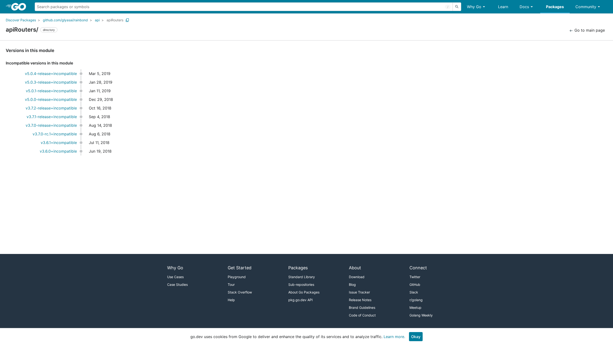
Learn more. (394, 336)
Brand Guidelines (362, 307)
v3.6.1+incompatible (59, 142)
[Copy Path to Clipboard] (127, 20)
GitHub (414, 284)
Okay (415, 336)
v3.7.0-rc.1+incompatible (55, 134)
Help (231, 300)
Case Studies (177, 284)
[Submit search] (457, 6)
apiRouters (115, 20)
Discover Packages (21, 20)
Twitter (414, 277)
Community (585, 6)
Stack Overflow (240, 292)
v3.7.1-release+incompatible (52, 116)
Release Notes (360, 300)
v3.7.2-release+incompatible (51, 108)
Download (356, 277)
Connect (418, 267)
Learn (503, 6)
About (355, 267)
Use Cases (175, 277)
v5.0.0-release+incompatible (51, 99)
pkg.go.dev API (300, 300)
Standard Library (301, 277)
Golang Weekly (421, 315)
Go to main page (589, 30)
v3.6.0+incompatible (58, 151)
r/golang (416, 300)
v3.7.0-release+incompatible (51, 125)
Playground (237, 277)
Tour (231, 284)
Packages (555, 6)
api (97, 20)
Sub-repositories (301, 284)
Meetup (415, 307)
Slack (413, 292)
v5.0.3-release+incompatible (51, 82)
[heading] (20, 7)
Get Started (239, 267)
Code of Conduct (362, 315)
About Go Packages (303, 292)
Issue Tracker (359, 292)
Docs (524, 6)
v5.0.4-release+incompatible (51, 73)
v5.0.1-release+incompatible (51, 90)
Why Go (474, 6)
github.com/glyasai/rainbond (65, 20)
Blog (352, 284)
